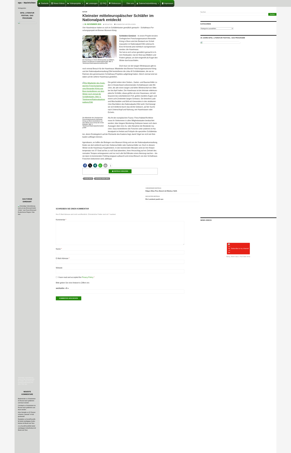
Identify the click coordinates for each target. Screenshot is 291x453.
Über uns (130, 3)
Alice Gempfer (22, 412)
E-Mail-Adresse (62, 258)
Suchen (203, 12)
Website (59, 268)
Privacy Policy (88, 277)
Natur (84, 12)
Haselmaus (88, 178)
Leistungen (93, 3)
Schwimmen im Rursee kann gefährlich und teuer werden (27, 401)
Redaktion (108, 24)
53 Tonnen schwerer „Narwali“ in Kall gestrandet (26, 414)
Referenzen (116, 3)
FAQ (104, 3)
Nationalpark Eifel (102, 178)
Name (59, 249)
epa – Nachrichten (27, 3)
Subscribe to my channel (240, 248)
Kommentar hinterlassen (126, 24)
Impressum (168, 3)
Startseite (45, 3)
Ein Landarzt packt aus (154, 198)
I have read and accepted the (76, 277)
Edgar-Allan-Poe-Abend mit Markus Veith (161, 189)
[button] (85, 165)
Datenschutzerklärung (148, 3)
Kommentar (61, 220)
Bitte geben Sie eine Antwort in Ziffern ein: (73, 283)
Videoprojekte (75, 3)
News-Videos (59, 3)
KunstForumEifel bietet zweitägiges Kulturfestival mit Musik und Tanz (27, 421)
